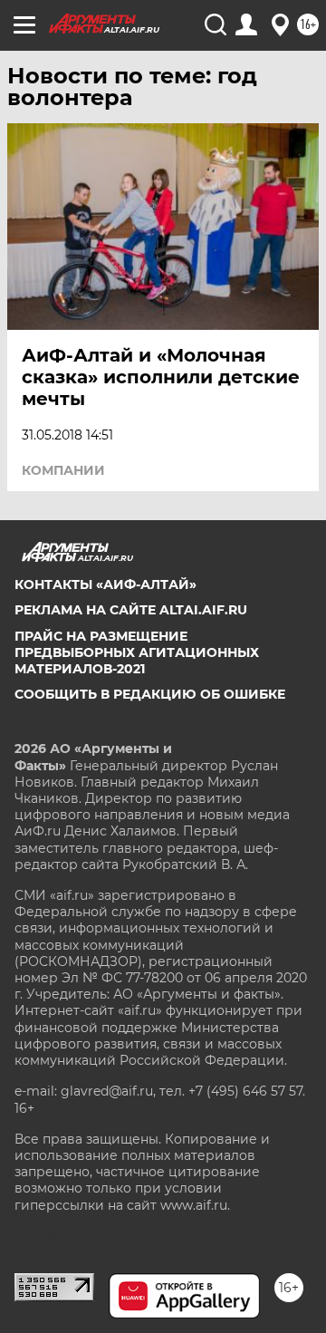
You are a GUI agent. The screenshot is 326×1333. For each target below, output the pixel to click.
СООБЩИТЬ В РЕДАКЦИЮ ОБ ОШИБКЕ (149, 694)
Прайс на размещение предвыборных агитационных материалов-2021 (136, 652)
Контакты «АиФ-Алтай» (105, 584)
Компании (63, 470)
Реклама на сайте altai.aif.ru (130, 610)
